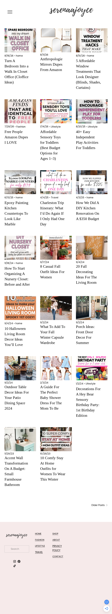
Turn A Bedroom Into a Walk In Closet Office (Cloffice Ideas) (16, 71)
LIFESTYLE (40, 545)
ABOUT (56, 539)
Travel (54, 197)
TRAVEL (39, 552)
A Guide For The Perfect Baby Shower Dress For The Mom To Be (51, 397)
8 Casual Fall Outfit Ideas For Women (52, 271)
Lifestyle (56, 126)
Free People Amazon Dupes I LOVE (16, 137)
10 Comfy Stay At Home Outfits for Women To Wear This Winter (52, 468)
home (19, 55)
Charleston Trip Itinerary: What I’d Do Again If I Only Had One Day (52, 213)
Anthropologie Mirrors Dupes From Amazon (51, 64)
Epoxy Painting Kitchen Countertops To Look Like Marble (16, 213)
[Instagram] (14, 561)
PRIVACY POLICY (57, 548)
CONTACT (57, 556)
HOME (38, 533)
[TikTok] (14, 565)
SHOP (55, 533)
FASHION (39, 539)
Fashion (21, 126)
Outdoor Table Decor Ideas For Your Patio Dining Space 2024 (17, 397)
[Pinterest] (19, 561)
